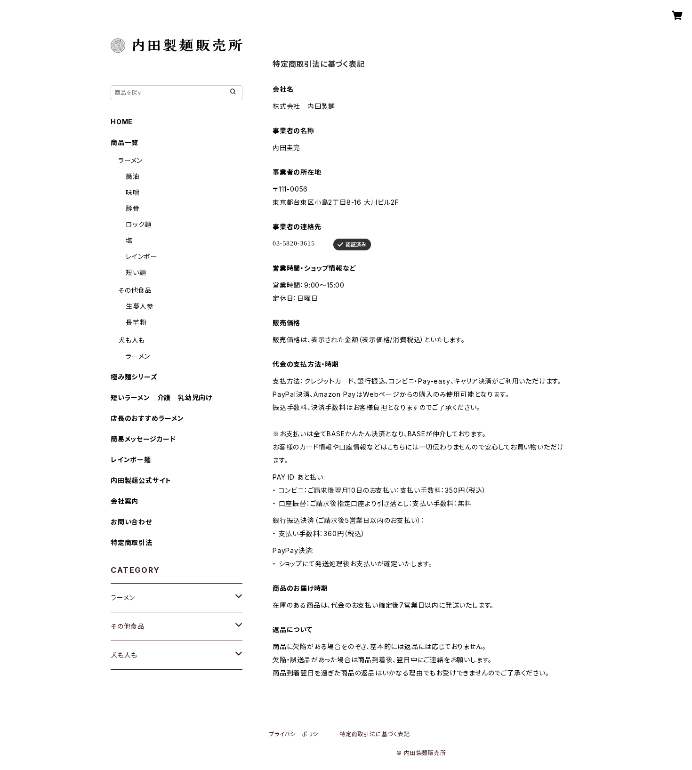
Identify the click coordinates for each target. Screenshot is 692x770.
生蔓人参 (139, 306)
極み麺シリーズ (134, 377)
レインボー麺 (131, 460)
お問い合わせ (131, 522)
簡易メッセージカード (143, 439)
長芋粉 (136, 322)
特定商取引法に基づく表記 (374, 734)
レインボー (142, 256)
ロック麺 (139, 224)
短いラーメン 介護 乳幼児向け (161, 397)
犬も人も (131, 340)
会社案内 (124, 501)
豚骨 (133, 208)
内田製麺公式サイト (141, 480)
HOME (122, 122)
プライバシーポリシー (296, 734)
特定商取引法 (132, 542)
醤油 (133, 176)
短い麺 (136, 272)
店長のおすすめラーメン (147, 418)
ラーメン (130, 160)
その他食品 (135, 290)
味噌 (133, 192)
